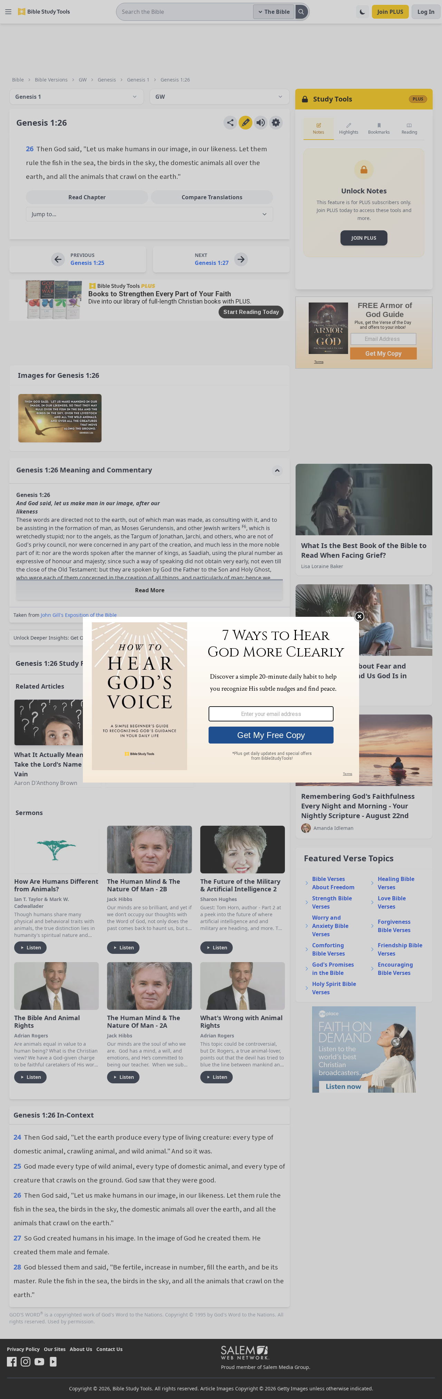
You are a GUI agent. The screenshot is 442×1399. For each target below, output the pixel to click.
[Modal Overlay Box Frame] (221, 700)
